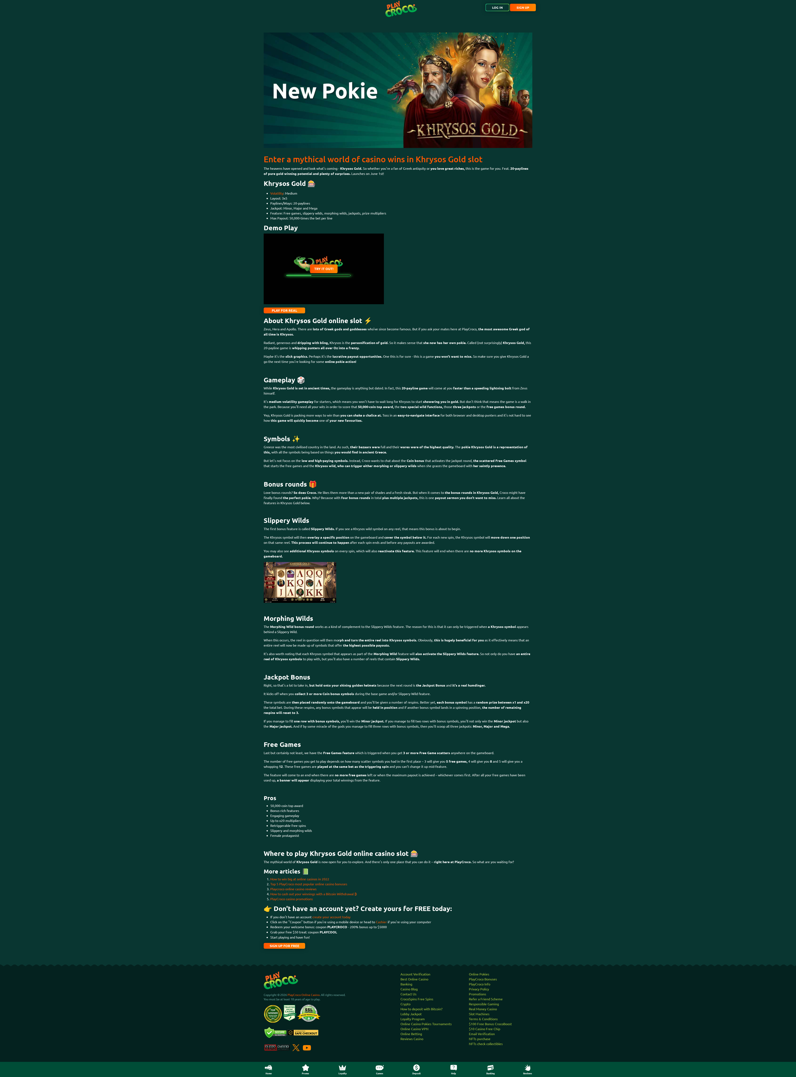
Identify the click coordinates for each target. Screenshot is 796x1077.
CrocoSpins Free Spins (416, 999)
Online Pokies (479, 974)
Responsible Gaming (484, 1004)
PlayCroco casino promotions (291, 899)
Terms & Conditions (483, 1019)
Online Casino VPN (414, 1029)
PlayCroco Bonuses (483, 979)
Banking (406, 984)
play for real (284, 310)
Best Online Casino (414, 979)
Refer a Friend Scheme (486, 999)
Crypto (405, 1004)
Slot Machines (479, 1014)
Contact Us (408, 994)
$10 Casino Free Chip (484, 1029)
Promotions (477, 994)
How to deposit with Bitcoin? (421, 1009)
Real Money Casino (483, 1009)
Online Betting (411, 1034)
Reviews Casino (411, 1039)
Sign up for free (284, 946)
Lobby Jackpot (411, 1014)
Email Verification (482, 1034)
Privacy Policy (479, 989)
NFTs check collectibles (486, 1044)
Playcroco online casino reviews (293, 889)
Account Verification (415, 974)
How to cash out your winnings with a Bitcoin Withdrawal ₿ (313, 894)
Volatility (276, 193)
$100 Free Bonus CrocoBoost (490, 1024)
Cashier (381, 922)
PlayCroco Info (479, 984)
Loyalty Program (412, 1019)
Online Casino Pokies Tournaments (426, 1024)
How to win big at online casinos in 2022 (299, 879)
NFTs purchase (479, 1039)
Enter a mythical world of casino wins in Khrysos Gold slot (373, 159)
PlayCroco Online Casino (304, 995)
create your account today (331, 917)
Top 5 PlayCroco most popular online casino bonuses (308, 884)
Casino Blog (409, 989)
